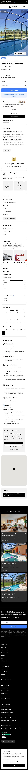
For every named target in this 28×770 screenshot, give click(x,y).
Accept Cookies (14, 765)
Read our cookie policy (8, 761)
